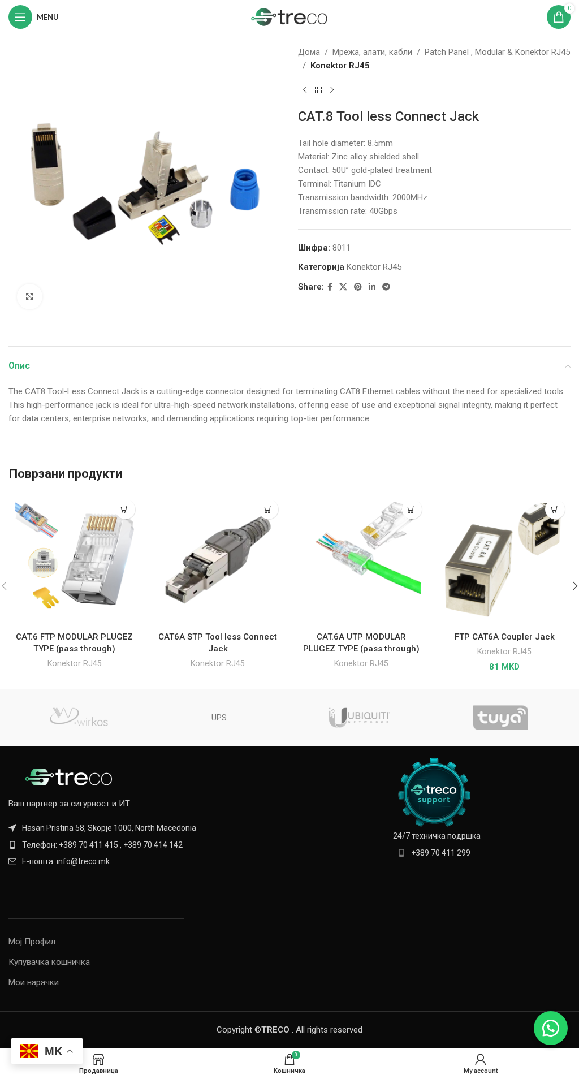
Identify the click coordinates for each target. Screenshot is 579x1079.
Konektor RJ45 (340, 66)
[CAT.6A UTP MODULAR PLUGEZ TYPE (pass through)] (361, 560)
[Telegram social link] (386, 287)
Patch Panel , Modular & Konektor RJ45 (497, 52)
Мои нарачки (33, 982)
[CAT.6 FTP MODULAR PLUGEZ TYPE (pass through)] (74, 560)
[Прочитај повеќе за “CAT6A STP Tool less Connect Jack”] (268, 509)
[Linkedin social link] (372, 287)
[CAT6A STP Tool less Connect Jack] (218, 560)
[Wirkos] (78, 717)
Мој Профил (31, 941)
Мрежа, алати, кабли (372, 52)
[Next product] (332, 90)
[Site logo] (289, 16)
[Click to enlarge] (29, 296)
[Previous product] (305, 90)
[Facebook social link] (330, 287)
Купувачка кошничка (49, 962)
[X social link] (343, 287)
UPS (219, 718)
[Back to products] (318, 90)
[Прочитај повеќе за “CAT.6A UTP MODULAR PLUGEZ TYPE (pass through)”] (412, 509)
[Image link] (70, 776)
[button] (555, 509)
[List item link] (144, 845)
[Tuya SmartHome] (500, 717)
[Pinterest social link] (358, 287)
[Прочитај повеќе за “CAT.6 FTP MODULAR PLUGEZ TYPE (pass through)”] (125, 509)
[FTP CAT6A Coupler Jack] (505, 560)
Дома (309, 52)
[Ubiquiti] (360, 717)
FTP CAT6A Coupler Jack (505, 637)
